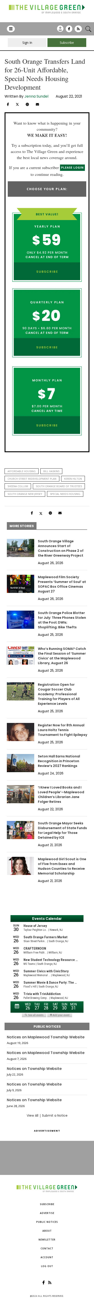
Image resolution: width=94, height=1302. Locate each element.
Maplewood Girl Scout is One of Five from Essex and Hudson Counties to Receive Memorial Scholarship (62, 866)
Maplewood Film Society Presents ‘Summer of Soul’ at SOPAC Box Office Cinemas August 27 (62, 584)
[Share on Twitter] (17, 104)
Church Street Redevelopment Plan (32, 478)
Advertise (47, 1213)
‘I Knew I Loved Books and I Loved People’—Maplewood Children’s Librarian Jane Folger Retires (61, 794)
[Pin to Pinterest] (27, 104)
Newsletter (47, 1239)
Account (47, 1257)
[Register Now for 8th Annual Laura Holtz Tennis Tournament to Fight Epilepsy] (20, 732)
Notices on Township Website (34, 1068)
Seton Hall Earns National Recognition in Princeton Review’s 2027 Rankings (59, 761)
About (47, 1230)
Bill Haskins (51, 471)
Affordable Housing (22, 471)
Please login (72, 168)
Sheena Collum (18, 486)
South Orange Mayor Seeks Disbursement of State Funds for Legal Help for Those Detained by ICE (62, 830)
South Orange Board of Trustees (59, 486)
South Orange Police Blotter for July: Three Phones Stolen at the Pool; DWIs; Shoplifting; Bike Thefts (62, 620)
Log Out (47, 1266)
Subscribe (47, 1204)
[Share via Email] (37, 104)
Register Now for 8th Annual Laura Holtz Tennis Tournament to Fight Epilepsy (62, 730)
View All (32, 1115)
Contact (47, 1248)
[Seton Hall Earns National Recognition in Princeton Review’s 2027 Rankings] (20, 763)
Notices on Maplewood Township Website (45, 1037)
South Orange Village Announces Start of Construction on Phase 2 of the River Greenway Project (61, 548)
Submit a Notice (55, 1115)
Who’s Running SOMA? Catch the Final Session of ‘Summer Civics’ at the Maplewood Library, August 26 (62, 655)
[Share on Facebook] (8, 104)
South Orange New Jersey (25, 494)
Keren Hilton (73, 478)
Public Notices (47, 1221)
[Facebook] (69, 30)
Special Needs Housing (65, 494)
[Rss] (78, 30)
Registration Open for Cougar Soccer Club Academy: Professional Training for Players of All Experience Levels (59, 694)
